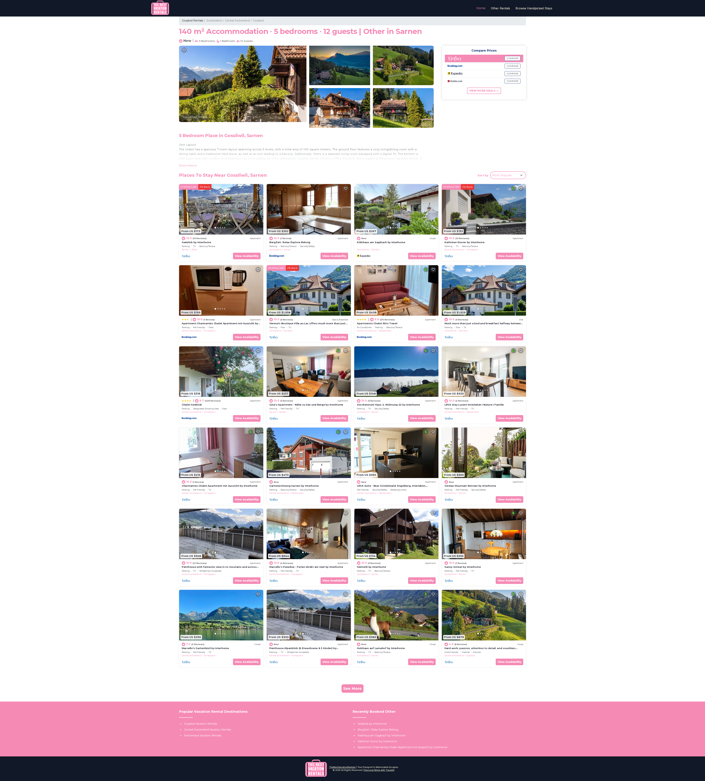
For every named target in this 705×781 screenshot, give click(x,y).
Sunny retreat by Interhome (462, 566)
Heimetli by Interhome (371, 566)
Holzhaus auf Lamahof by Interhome (381, 648)
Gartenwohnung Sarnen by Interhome (294, 485)
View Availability (247, 256)
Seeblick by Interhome (196, 242)
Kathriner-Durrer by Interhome (464, 242)
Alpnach (375, 249)
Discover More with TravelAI (379, 770)
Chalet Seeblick (192, 404)
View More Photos (195, 117)
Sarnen (185, 249)
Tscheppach (472, 249)
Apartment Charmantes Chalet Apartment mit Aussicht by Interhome (402, 747)
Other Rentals (500, 8)
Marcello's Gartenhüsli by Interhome (205, 648)
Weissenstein (385, 330)
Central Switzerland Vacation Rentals (207, 729)
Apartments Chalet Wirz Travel (377, 323)
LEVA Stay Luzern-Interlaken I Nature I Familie (474, 404)
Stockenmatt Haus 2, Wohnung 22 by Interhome (388, 404)
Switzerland (214, 20)
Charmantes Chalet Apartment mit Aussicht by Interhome (219, 485)
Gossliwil (258, 20)
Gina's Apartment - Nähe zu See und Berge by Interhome (306, 404)
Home (480, 8)
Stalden (283, 412)
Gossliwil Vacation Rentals (200, 723)
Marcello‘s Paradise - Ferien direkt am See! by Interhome (306, 566)
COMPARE (512, 58)
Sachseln (288, 330)
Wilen (194, 249)
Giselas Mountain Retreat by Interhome (470, 485)
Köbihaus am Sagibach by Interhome (381, 242)
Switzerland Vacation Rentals (202, 735)
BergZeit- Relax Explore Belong (289, 242)
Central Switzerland (237, 20)
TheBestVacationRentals (342, 767)
